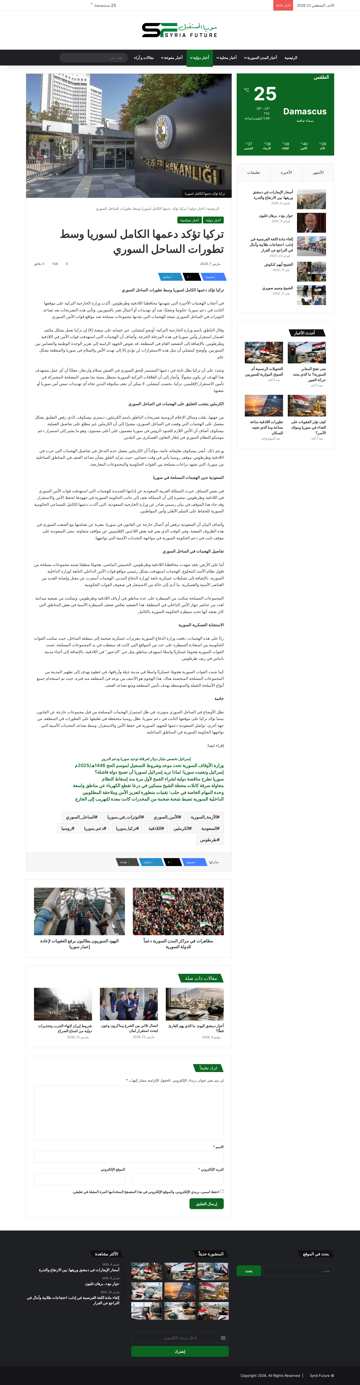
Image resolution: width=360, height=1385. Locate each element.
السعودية (209, 828)
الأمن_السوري (166, 817)
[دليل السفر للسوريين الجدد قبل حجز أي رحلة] (180, 1311)
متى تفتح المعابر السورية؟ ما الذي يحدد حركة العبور (309, 374)
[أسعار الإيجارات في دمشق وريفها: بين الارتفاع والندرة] (311, 199)
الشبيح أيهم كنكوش (278, 264)
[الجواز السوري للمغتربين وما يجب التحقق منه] (146, 1311)
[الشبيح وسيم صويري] (311, 295)
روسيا (66, 828)
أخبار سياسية (189, 220)
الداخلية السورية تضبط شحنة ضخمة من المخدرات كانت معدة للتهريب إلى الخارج (149, 799)
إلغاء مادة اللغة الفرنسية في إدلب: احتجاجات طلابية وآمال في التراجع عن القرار (271, 244)
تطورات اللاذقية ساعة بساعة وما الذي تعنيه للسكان (266, 427)
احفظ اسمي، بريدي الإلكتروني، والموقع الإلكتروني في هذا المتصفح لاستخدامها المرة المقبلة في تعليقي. (145, 1192)
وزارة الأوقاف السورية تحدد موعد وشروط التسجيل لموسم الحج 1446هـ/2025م (149, 765)
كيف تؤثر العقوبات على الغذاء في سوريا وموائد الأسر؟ (308, 427)
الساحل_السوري (80, 817)
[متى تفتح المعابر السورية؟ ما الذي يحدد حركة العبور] (307, 352)
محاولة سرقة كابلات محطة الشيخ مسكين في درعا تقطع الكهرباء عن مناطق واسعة (148, 785)
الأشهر (318, 172)
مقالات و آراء (144, 57)
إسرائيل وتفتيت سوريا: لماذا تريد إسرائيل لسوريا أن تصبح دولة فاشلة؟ (159, 772)
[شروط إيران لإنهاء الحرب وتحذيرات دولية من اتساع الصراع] (63, 1004)
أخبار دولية (201, 57)
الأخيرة (286, 172)
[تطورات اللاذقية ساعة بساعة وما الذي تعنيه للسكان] (264, 406)
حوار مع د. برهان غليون (276, 215)
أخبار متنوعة (173, 57)
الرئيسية (291, 57)
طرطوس (208, 839)
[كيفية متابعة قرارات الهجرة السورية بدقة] (213, 1271)
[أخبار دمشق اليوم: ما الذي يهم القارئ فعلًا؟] (195, 1004)
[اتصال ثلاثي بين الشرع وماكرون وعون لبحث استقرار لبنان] (129, 1004)
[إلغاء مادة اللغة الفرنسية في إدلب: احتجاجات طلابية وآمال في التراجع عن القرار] (311, 246)
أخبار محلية (228, 57)
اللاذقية (155, 828)
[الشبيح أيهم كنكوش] (311, 272)
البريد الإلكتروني (211, 1169)
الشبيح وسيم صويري (277, 288)
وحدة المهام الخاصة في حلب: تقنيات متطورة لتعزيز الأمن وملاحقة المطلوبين (153, 792)
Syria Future (320, 1375)
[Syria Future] (180, 30)
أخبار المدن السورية (262, 57)
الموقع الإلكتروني (113, 1169)
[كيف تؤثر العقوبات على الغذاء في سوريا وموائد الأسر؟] (307, 406)
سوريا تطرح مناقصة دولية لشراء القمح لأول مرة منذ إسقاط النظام (163, 779)
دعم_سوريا (94, 828)
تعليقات (253, 172)
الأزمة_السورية (204, 817)
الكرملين (181, 828)
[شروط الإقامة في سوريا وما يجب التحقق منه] (213, 1311)
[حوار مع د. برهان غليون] (311, 223)
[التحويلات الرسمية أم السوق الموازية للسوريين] (264, 352)
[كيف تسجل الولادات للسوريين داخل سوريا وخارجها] (146, 1291)
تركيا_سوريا (126, 828)
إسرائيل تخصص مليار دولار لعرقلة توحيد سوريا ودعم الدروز (146, 758)
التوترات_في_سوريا (124, 817)
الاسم (218, 1147)
